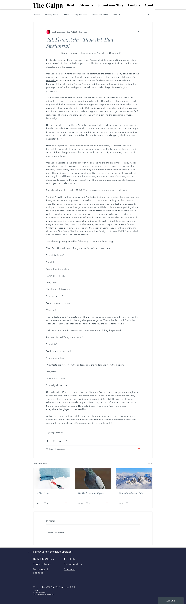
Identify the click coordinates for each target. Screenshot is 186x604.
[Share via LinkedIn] (60, 441)
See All (149, 463)
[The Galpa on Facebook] (28, 551)
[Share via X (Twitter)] (53, 441)
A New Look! (43, 493)
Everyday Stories (51, 14)
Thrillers (66, 14)
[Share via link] (66, 441)
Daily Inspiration (81, 14)
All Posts (37, 14)
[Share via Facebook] (47, 441)
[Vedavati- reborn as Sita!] (134, 478)
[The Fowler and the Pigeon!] (93, 478)
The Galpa (48, 5)
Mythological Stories (100, 14)
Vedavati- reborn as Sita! (131, 493)
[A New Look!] (52, 478)
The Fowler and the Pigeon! (91, 493)
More (115, 14)
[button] (149, 15)
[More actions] (138, 31)
